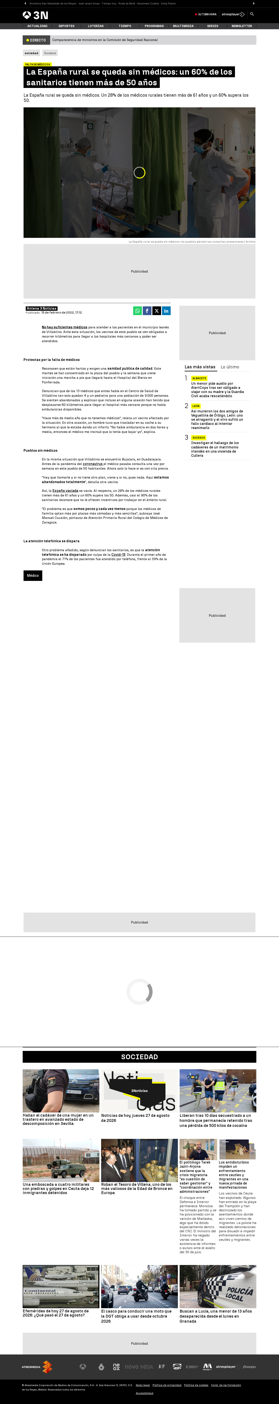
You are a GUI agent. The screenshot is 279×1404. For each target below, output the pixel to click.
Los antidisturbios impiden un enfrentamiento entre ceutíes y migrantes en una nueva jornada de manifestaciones (234, 1174)
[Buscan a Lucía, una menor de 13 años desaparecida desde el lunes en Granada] (218, 1286)
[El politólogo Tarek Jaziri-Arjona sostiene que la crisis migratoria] (198, 1149)
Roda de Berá (127, 3)
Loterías (96, 26)
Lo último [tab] (230, 367)
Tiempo (125, 26)
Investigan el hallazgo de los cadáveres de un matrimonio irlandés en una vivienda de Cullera (215, 449)
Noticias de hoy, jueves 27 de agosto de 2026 (135, 1118)
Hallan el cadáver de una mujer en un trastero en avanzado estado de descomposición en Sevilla (58, 1119)
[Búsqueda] (252, 14)
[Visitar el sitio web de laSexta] (101, 1367)
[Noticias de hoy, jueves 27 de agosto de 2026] (139, 1090)
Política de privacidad (167, 1385)
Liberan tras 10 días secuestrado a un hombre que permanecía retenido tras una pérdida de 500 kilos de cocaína (216, 1120)
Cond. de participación (226, 1385)
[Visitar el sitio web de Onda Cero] (177, 1367)
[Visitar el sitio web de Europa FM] (192, 1367)
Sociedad (139, 1056)
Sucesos (50, 53)
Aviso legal (143, 1385)
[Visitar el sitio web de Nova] (131, 1367)
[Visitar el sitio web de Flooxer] (249, 1367)
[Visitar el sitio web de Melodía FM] (207, 1367)
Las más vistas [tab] (200, 367)
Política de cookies (196, 1385)
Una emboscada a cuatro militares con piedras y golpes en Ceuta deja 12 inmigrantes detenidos (58, 1188)
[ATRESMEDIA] (37, 1367)
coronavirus (93, 464)
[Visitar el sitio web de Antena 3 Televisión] (86, 1367)
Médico (33, 575)
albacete (199, 378)
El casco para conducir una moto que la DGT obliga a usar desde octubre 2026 (136, 1316)
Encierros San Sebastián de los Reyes (53, 3)
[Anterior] (25, 3)
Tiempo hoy (109, 3)
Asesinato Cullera (148, 3)
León (195, 406)
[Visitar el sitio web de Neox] (116, 1367)
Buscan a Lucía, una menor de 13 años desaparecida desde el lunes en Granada (216, 1316)
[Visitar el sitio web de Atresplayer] (228, 1367)
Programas (154, 26)
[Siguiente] (253, 3)
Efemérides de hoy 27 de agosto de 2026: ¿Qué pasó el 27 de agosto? (56, 1313)
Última (207, 14)
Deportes (66, 26)
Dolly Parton (168, 3)
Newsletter (242, 26)
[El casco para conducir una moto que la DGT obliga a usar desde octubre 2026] (139, 1286)
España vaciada (65, 491)
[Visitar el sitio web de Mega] (146, 1367)
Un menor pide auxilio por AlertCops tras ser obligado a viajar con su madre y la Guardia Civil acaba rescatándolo (217, 389)
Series (212, 26)
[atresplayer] (233, 14)
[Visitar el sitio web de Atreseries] (161, 1367)
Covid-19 (118, 555)
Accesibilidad (144, 1393)
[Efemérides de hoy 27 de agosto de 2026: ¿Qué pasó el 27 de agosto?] (61, 1286)
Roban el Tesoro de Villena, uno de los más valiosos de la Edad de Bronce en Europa (137, 1188)
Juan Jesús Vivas (89, 3)
